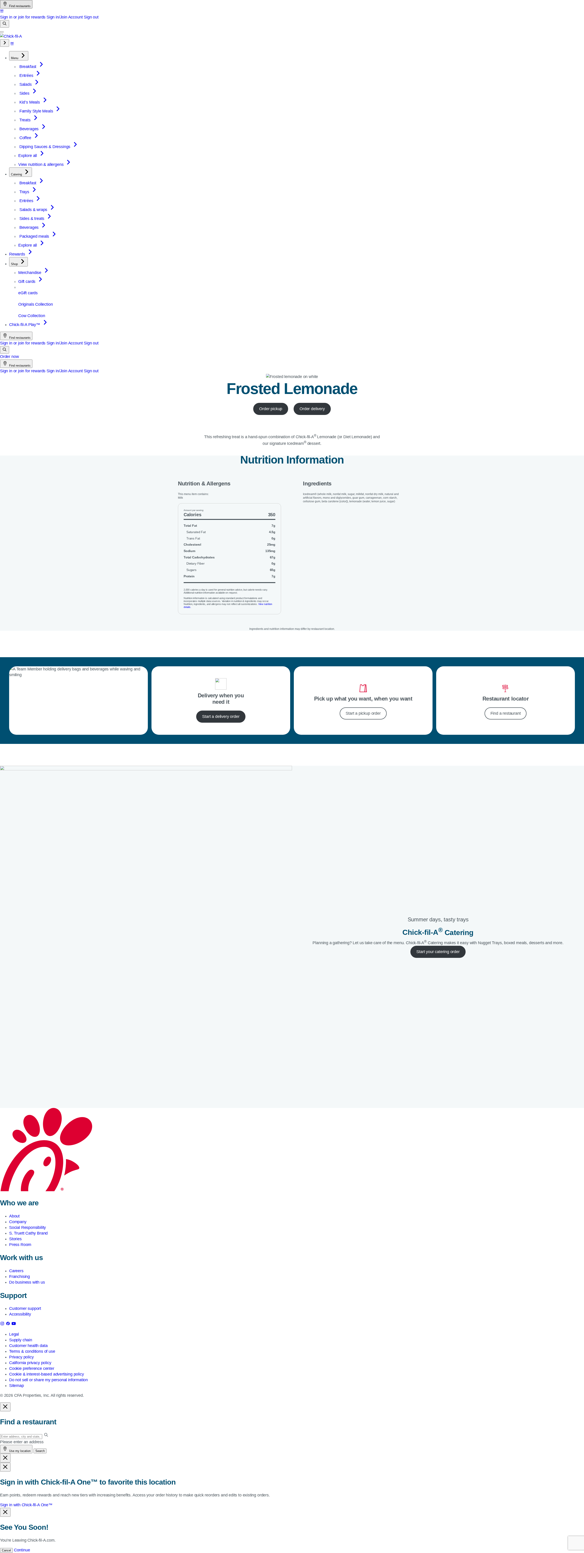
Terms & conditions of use (32, 1351)
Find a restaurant (505, 713)
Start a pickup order (363, 713)
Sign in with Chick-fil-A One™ (26, 1505)
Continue (22, 1550)
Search (40, 1451)
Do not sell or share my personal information (48, 1380)
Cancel (6, 1550)
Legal (14, 1334)
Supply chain (20, 1340)
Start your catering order (438, 951)
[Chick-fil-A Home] (11, 36)
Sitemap (16, 1385)
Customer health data (28, 1345)
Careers (16, 1271)
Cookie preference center (31, 1368)
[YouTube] (13, 1324)
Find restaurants (19, 6)
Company (17, 1221)
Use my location (19, 1451)
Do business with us (27, 1282)
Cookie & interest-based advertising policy (46, 1374)
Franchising (19, 1276)
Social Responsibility (27, 1227)
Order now (9, 356)
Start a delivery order (220, 716)
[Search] (4, 24)
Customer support (25, 1308)
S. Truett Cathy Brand (28, 1233)
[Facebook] (8, 1324)
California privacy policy (30, 1362)
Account (75, 17)
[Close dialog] (5, 1406)
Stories (15, 1239)
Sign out (91, 17)
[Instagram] (3, 1324)
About (14, 1216)
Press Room (20, 1244)
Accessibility (20, 1314)
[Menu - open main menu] (2, 32)
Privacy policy (21, 1357)
